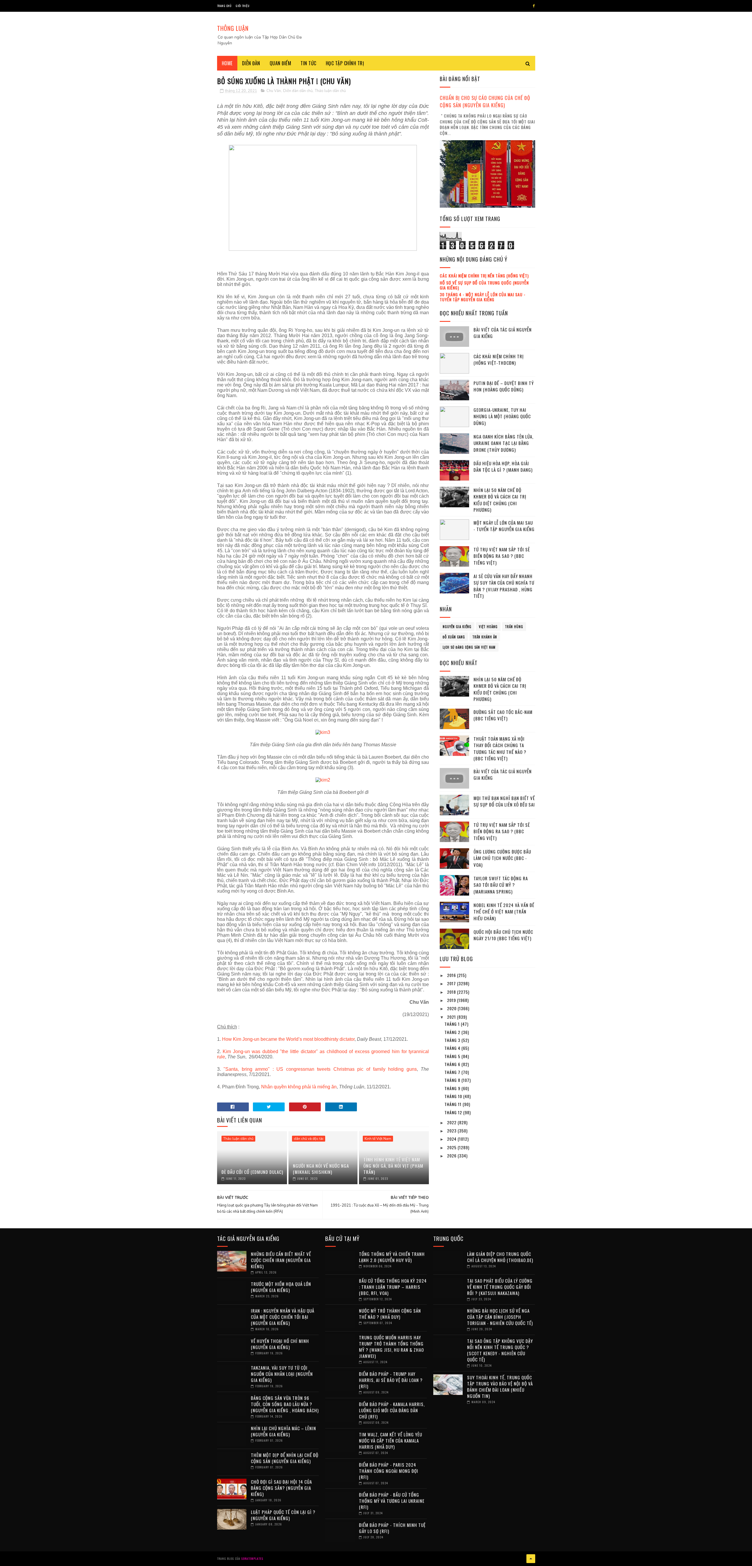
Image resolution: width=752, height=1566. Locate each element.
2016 (452, 975)
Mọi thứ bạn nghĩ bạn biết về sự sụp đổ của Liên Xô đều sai (504, 801)
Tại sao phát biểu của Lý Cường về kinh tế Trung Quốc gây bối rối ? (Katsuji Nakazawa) (500, 1286)
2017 (452, 983)
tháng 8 (452, 1080)
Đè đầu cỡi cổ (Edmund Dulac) (252, 1172)
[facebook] (534, 6)
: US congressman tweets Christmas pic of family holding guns (345, 1069)
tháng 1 (452, 1024)
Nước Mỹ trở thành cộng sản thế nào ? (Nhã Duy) (390, 1313)
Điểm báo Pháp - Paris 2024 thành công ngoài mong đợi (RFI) (388, 1470)
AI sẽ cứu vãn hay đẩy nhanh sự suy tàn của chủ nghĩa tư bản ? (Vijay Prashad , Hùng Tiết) (504, 586)
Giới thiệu (242, 6)
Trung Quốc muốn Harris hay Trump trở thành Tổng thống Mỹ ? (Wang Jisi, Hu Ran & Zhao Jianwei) (391, 1346)
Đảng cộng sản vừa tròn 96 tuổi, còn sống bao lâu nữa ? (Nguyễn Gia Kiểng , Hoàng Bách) (285, 1404)
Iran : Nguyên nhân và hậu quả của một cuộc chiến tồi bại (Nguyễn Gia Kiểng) (282, 1316)
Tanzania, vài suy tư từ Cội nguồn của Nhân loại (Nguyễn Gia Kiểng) (282, 1373)
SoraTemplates (252, 1558)
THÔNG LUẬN (233, 28)
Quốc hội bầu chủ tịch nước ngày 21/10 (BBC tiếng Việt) (503, 935)
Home (227, 63)
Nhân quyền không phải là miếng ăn (299, 1086)
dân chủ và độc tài (308, 1138)
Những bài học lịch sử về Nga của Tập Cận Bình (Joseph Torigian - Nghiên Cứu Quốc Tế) (500, 1316)
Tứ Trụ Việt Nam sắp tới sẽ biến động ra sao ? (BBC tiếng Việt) (502, 556)
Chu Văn (273, 90)
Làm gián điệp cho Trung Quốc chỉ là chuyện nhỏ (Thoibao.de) (500, 1257)
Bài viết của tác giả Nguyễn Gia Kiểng (503, 332)
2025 (452, 1147)
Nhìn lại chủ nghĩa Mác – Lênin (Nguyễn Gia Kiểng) (283, 1431)
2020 (452, 1008)
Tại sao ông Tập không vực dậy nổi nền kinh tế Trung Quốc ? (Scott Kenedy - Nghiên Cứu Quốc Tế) (500, 1350)
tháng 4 (452, 1048)
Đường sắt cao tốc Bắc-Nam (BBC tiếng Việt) (503, 715)
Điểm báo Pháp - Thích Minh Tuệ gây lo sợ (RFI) (392, 1528)
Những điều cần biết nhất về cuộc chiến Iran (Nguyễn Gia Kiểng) (281, 1260)
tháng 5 (452, 1056)
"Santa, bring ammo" (247, 1069)
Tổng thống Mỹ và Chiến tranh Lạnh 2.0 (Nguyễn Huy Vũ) (392, 1257)
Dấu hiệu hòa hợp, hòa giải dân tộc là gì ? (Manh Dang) (503, 466)
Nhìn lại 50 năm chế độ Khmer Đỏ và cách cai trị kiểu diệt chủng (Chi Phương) (500, 500)
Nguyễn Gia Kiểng (457, 626)
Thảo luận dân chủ (330, 90)
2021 (452, 1017)
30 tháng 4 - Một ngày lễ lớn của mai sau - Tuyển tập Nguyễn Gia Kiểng (483, 296)
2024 (452, 1139)
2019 (452, 1000)
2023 (452, 1130)
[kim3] (322, 732)
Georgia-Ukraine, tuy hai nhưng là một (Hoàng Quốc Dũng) (502, 416)
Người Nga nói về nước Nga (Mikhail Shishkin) (321, 1168)
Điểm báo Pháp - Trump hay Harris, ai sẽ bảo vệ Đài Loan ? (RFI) (391, 1380)
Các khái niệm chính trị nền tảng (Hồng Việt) (484, 275)
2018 (452, 992)
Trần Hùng (514, 626)
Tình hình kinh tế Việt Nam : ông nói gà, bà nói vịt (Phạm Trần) (393, 1165)
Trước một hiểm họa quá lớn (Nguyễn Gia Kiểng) (281, 1287)
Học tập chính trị (345, 63)
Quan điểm (280, 63)
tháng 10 (453, 1096)
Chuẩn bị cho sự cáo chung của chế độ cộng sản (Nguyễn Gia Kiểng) (485, 101)
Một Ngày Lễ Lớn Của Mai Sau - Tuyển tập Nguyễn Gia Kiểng (504, 526)
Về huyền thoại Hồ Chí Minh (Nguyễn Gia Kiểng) (280, 1344)
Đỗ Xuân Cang (454, 637)
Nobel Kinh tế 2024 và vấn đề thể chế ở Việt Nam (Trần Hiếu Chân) (504, 911)
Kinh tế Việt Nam (378, 1138)
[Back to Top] (530, 1558)
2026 (452, 1155)
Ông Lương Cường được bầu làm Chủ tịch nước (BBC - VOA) (502, 858)
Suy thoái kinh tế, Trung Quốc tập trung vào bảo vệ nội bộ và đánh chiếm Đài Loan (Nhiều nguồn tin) (500, 1386)
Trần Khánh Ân (484, 637)
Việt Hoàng (488, 626)
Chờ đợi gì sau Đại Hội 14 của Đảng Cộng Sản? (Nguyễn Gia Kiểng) (281, 1487)
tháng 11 (453, 1104)
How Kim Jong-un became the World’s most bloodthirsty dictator (288, 1039)
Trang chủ (224, 6)
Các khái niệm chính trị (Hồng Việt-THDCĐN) (499, 359)
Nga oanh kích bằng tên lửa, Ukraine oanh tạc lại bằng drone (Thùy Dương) (503, 443)
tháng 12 (453, 1112)
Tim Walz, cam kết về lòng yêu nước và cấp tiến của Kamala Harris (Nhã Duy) (390, 1440)
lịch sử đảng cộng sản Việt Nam (469, 647)
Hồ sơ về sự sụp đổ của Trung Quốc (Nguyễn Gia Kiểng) (484, 285)
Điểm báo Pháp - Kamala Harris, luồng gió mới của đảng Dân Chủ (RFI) (392, 1410)
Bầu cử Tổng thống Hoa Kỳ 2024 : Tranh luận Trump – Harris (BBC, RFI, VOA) (393, 1286)
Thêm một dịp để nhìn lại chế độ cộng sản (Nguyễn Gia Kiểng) (284, 1458)
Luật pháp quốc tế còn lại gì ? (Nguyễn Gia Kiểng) (283, 1515)
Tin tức (308, 63)
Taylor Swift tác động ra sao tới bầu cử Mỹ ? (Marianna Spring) (501, 885)
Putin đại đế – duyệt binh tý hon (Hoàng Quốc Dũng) (504, 386)
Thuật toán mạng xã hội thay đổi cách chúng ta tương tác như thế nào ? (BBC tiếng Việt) (500, 748)
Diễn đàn (251, 63)
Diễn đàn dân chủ (298, 90)
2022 (452, 1122)
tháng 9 (452, 1088)
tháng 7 (452, 1072)
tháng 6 (452, 1064)
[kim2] (322, 779)
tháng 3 (452, 1040)
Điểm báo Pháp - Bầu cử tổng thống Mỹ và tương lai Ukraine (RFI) (391, 1500)
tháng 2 (452, 1032)
